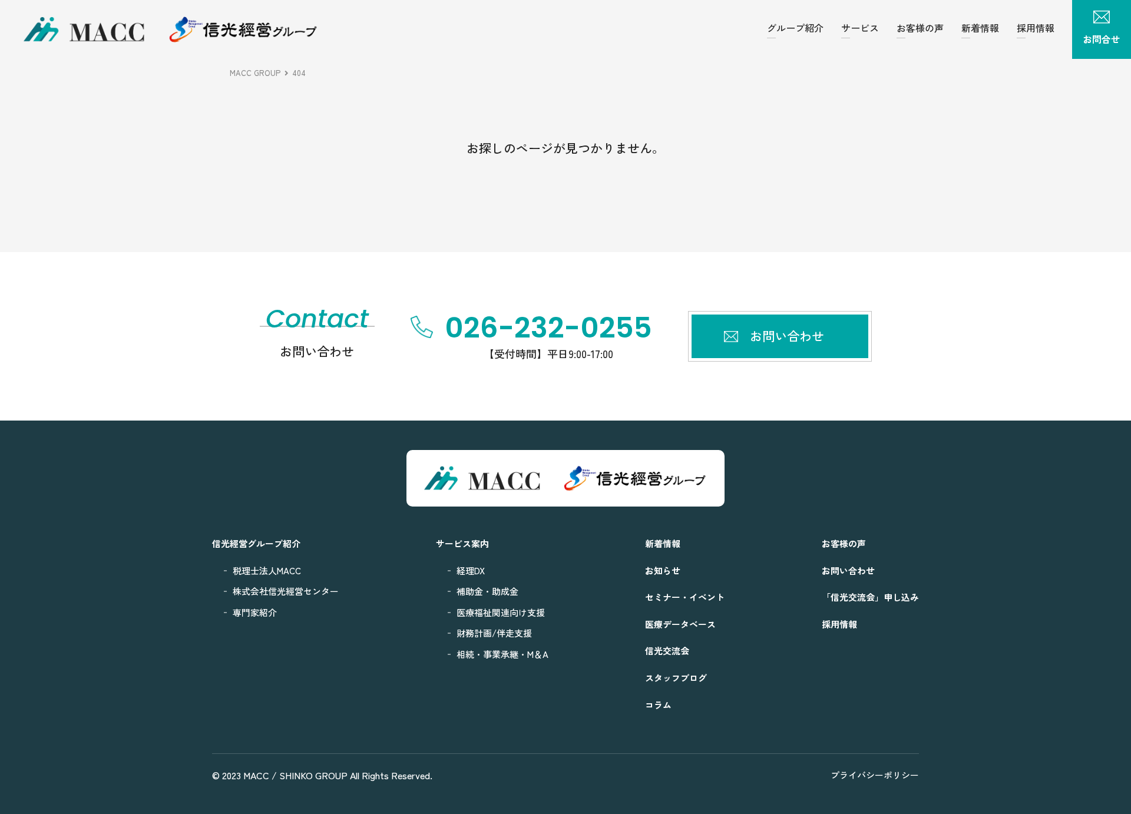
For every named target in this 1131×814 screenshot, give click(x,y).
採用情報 (1035, 28)
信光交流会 (667, 650)
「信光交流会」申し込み (870, 597)
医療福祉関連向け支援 (501, 612)
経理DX (471, 570)
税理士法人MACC (267, 570)
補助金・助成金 (487, 591)
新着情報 (980, 28)
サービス (860, 28)
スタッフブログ (676, 677)
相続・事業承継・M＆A (502, 654)
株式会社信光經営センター (286, 591)
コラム (658, 705)
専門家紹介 (255, 612)
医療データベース (680, 624)
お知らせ (662, 570)
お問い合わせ (848, 570)
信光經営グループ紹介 (256, 543)
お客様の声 (920, 28)
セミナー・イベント (685, 597)
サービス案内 (462, 543)
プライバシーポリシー (875, 775)
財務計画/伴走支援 (494, 633)
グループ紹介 (795, 28)
